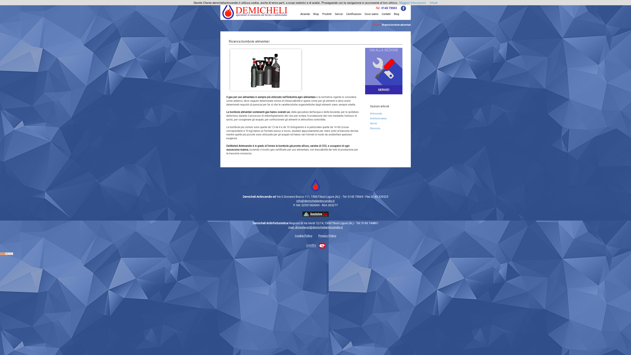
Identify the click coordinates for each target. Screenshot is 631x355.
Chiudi (433, 2)
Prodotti (327, 14)
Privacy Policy (327, 235)
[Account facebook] (403, 8)
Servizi (339, 14)
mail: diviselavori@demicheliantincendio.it (315, 227)
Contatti (386, 14)
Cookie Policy (303, 235)
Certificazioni (353, 14)
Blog (396, 14)
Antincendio (376, 113)
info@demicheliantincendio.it (315, 201)
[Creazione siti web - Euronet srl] (315, 245)
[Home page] (255, 10)
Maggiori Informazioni (412, 2)
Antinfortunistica (378, 118)
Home (377, 25)
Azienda (305, 14)
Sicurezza (375, 128)
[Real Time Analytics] (6, 253)
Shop (316, 14)
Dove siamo (371, 14)
